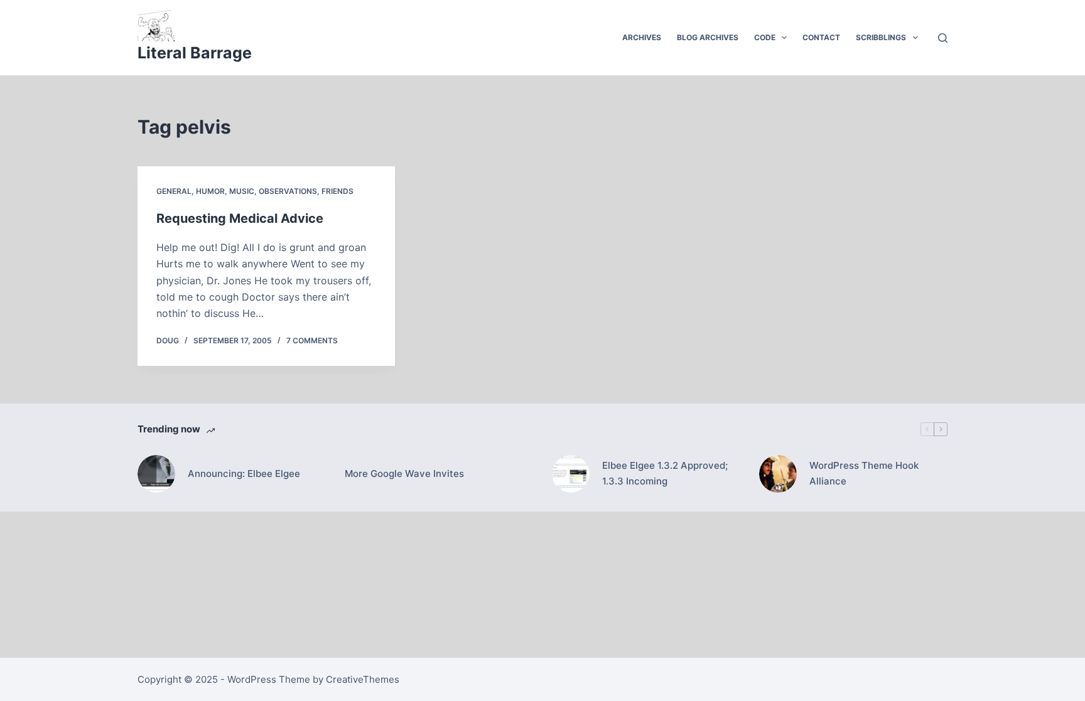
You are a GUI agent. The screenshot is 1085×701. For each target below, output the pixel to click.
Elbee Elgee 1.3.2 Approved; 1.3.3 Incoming (665, 473)
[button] (784, 37)
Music (241, 191)
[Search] (942, 38)
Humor (210, 191)
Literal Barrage (195, 52)
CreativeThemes (362, 679)
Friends (337, 191)
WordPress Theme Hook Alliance (864, 473)
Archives (641, 37)
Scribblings (881, 37)
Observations (288, 191)
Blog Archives (707, 37)
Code (764, 37)
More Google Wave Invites (404, 473)
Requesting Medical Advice (239, 218)
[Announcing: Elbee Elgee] (156, 474)
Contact (821, 37)
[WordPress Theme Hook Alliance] (778, 474)
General (174, 191)
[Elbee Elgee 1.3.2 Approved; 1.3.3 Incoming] (571, 474)
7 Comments (312, 340)
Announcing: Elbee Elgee (244, 473)
